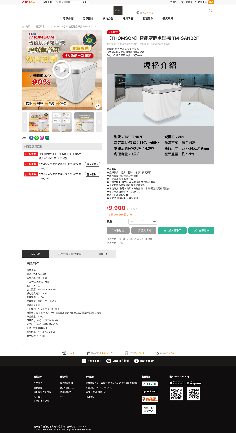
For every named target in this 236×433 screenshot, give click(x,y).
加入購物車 (174, 230)
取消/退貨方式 (67, 392)
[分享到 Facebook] (31, 138)
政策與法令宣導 (41, 401)
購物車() (202, 2)
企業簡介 (38, 383)
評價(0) (103, 254)
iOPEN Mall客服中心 (96, 392)
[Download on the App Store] (176, 390)
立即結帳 (203, 230)
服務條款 (148, 18)
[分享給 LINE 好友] (36, 138)
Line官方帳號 (120, 360)
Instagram (147, 360)
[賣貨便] (150, 401)
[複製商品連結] (47, 138)
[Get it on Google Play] (193, 390)
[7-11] (150, 385)
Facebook (94, 360)
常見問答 (128, 18)
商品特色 (35, 254)
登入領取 (91, 164)
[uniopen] (150, 392)
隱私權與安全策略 (42, 392)
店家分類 (68, 18)
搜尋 (211, 10)
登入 (175, 2)
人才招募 (38, 396)
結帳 (211, 2)
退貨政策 (167, 18)
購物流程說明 (66, 383)
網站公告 (108, 18)
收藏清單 (188, 2)
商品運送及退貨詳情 (69, 254)
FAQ (62, 396)
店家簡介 (88, 18)
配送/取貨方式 (67, 387)
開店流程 (90, 396)
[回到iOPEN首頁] (28, 2)
